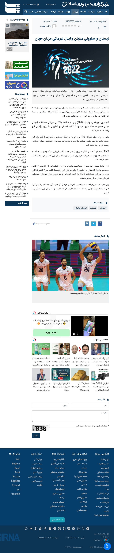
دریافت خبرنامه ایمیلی (102, 509)
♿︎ (107, 546)
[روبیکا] (78, 529)
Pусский (16, 485)
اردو (18, 489)
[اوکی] (36, 529)
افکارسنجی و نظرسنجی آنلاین (57, 461)
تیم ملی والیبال (81, 208)
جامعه (60, 12)
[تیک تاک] (40, 529)
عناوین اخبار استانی (82, 483)
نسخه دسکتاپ (57, 519)
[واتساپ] (26, 529)
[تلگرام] (88, 529)
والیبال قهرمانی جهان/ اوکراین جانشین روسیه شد (89, 293)
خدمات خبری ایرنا (101, 515)
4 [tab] (7, 20)
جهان (68, 12)
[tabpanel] (17, 37)
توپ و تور (46, 21)
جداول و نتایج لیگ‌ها (58, 496)
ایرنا (85, 4)
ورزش (75, 12)
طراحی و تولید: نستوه (101, 541)
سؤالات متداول (103, 472)
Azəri (17, 472)
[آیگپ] (64, 529)
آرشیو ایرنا (105, 468)
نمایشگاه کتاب (58, 481)
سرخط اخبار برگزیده (82, 466)
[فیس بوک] (45, 529)
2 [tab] (14, 20)
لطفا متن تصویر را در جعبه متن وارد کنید (92, 426)
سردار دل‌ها (59, 468)
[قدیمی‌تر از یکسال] (70, 265)
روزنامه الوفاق (36, 468)
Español (15, 481)
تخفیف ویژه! (51, 333)
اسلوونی (103, 208)
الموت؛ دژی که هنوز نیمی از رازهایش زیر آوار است (17, 44)
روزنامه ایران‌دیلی (35, 477)
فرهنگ (53, 12)
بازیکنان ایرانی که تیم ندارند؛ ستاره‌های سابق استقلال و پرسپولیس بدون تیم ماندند (17, 103)
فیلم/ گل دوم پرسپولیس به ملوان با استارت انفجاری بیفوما (15, 124)
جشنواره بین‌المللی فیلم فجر (57, 474)
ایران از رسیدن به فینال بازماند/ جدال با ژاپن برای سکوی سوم (16, 134)
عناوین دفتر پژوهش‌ (82, 500)
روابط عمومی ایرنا (102, 481)
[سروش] (55, 529)
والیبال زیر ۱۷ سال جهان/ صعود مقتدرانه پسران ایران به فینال (16, 144)
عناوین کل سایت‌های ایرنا (80, 474)
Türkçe (16, 477)
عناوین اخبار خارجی (82, 491)
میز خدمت (104, 502)
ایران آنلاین (37, 472)
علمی (31, 12)
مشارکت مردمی (102, 498)
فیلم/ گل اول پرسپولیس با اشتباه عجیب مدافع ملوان (15, 195)
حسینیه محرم (58, 502)
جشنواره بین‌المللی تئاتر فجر (57, 508)
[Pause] (74, 334)
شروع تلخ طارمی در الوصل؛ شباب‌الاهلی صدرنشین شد (18, 114)
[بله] (69, 529)
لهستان (93, 208)
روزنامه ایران (37, 464)
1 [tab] (17, 20)
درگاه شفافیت (103, 494)
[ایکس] (83, 529)
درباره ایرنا (105, 459)
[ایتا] (59, 529)
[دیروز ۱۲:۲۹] (17, 31)
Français (15, 494)
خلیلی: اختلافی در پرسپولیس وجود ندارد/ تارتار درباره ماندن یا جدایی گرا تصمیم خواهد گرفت (16, 157)
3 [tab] (11, 20)
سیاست (91, 12)
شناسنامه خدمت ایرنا (102, 487)
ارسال (36, 435)
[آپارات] (74, 529)
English (16, 464)
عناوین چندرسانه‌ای (82, 508)
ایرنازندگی (38, 459)
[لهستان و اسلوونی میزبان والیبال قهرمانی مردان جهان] (70, 66)
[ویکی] (31, 529)
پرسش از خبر (59, 485)
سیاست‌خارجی (41, 12)
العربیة (17, 468)
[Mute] (78, 334)
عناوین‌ (99, 12)
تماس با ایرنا (104, 464)
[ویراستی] (50, 529)
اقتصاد (83, 12)
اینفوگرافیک (59, 489)
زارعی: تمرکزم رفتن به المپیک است (17, 178)
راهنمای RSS (103, 477)
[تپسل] (34, 312)
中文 (18, 459)
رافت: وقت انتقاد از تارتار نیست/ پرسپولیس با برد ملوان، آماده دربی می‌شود (16, 186)
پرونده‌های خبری (79, 459)
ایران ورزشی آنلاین (37, 483)
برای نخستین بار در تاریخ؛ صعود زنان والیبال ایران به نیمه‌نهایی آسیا (16, 169)
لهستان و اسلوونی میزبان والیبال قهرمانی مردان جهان (72, 39)
